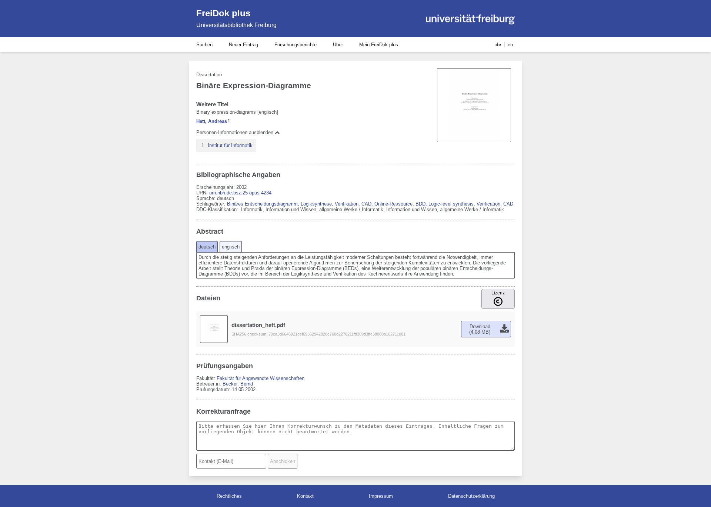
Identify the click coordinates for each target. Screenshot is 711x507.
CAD (366, 204)
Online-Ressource (393, 204)
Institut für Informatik (230, 145)
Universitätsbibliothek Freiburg (236, 25)
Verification (488, 204)
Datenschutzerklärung (471, 496)
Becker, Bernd (238, 384)
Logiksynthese (316, 204)
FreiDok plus (223, 13)
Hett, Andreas (211, 121)
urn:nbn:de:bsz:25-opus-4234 (240, 193)
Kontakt (305, 496)
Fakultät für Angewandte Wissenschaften (260, 378)
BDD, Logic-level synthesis (444, 204)
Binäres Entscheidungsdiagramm (262, 204)
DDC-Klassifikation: (218, 209)
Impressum (381, 496)
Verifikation (346, 204)
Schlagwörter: (211, 204)
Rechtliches (229, 496)
